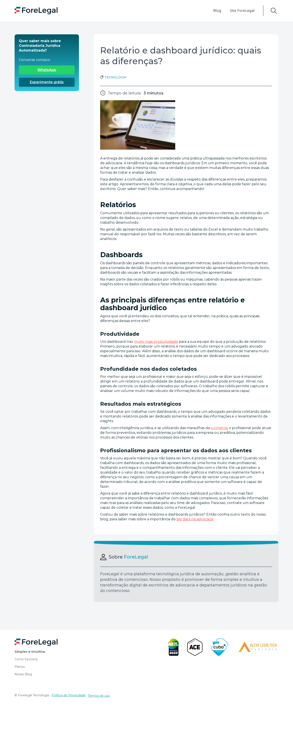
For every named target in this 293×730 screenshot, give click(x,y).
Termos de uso (99, 696)
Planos (20, 667)
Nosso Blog (23, 674)
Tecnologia (115, 77)
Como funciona (26, 659)
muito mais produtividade (156, 342)
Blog (217, 11)
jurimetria (219, 428)
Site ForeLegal (242, 11)
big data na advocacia (195, 519)
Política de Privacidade (69, 695)
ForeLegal (136, 557)
